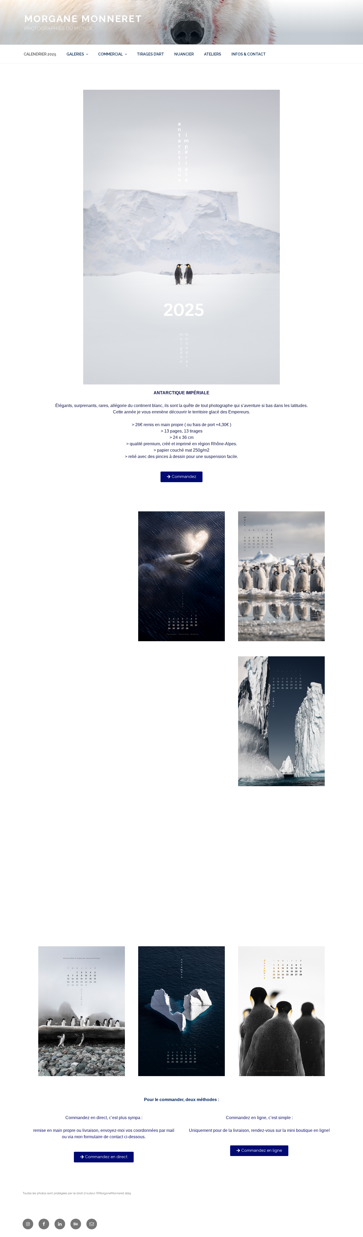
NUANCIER (184, 54)
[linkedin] (59, 1224)
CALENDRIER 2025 (40, 54)
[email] (91, 1224)
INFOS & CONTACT (248, 54)
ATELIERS (212, 54)
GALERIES (75, 54)
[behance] (75, 1224)
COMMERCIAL (110, 54)
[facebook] (44, 1224)
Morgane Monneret (83, 18)
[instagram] (28, 1224)
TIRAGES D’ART (150, 54)
